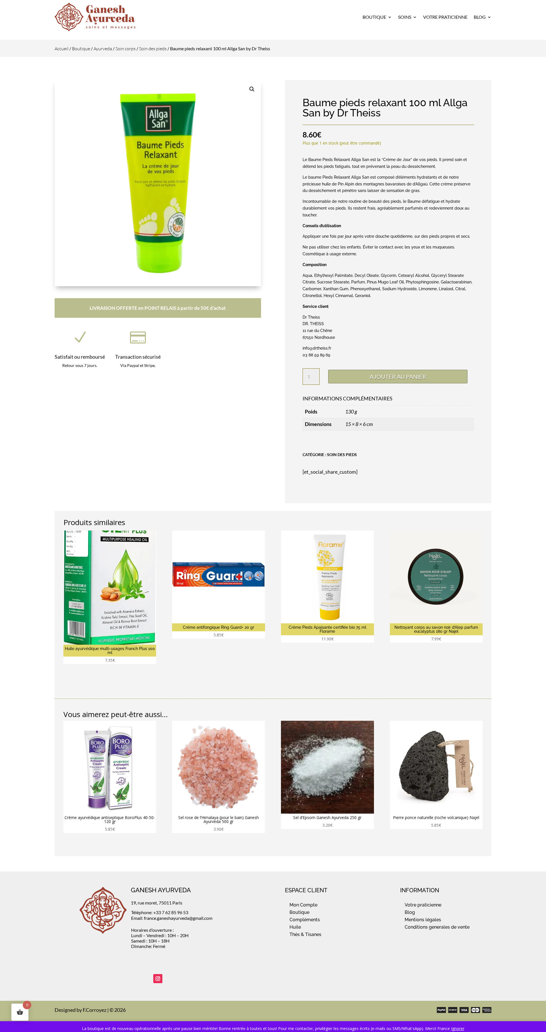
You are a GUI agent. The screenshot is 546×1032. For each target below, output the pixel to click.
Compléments (304, 919)
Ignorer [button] (457, 1028)
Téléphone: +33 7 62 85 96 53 (159, 912)
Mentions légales (423, 919)
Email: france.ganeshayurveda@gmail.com (171, 918)
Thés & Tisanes (305, 934)
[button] (252, 89)
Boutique (374, 17)
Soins (404, 17)
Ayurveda (103, 48)
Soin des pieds (153, 48)
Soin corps (125, 48)
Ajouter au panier (398, 376)
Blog (480, 17)
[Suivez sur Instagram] (157, 978)
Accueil (62, 48)
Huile (295, 927)
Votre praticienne (423, 905)
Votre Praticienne (445, 17)
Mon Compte (303, 905)
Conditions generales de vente (437, 927)
